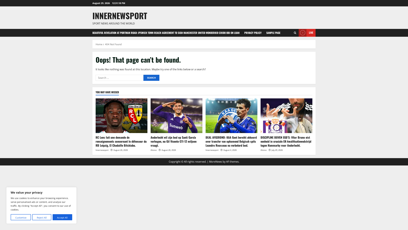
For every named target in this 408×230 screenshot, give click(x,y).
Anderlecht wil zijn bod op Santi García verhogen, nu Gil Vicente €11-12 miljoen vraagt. (174, 141)
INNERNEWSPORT (119, 15)
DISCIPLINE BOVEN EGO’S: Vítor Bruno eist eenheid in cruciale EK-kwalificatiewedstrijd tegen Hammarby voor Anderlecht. (286, 141)
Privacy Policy (253, 33)
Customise (20, 217)
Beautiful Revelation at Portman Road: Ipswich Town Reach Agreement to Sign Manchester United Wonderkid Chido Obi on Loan (166, 33)
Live (311, 32)
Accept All (62, 217)
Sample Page (273, 33)
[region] (41, 205)
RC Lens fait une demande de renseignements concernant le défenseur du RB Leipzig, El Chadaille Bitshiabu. (121, 141)
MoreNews (215, 161)
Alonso (154, 150)
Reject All (42, 217)
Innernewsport (102, 150)
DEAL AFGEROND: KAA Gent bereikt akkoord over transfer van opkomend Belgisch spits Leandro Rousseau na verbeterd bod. (231, 141)
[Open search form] (295, 33)
